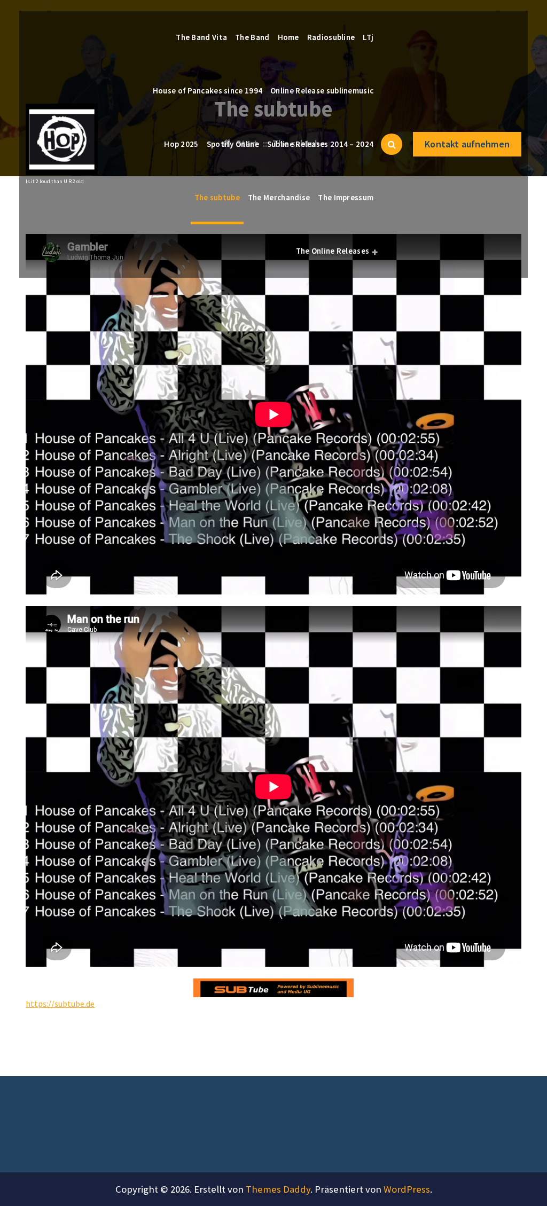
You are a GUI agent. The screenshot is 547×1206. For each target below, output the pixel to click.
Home (288, 37)
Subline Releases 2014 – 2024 (320, 144)
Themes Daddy (278, 1189)
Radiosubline (331, 37)
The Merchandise (279, 197)
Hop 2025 (181, 144)
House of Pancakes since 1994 (207, 90)
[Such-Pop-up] (391, 144)
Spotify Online (233, 144)
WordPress (407, 1189)
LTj (368, 37)
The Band (252, 37)
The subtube (217, 197)
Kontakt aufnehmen (467, 144)
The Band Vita (201, 37)
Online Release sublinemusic (321, 90)
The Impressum (345, 197)
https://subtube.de (60, 1003)
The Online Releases (333, 251)
